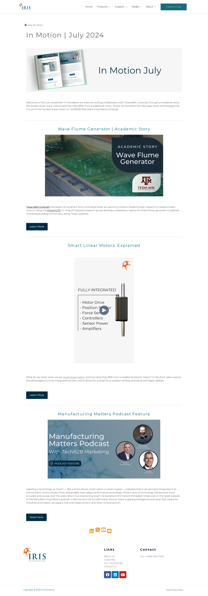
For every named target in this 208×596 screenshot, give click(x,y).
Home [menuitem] (88, 6)
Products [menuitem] (102, 6)
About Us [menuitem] (109, 556)
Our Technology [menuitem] (113, 563)
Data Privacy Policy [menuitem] (174, 590)
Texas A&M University (38, 207)
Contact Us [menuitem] (174, 7)
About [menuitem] (149, 6)
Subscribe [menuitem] (109, 559)
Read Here (36, 517)
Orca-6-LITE (54, 210)
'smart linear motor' (74, 377)
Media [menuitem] (135, 6)
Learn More (37, 226)
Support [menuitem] (120, 6)
